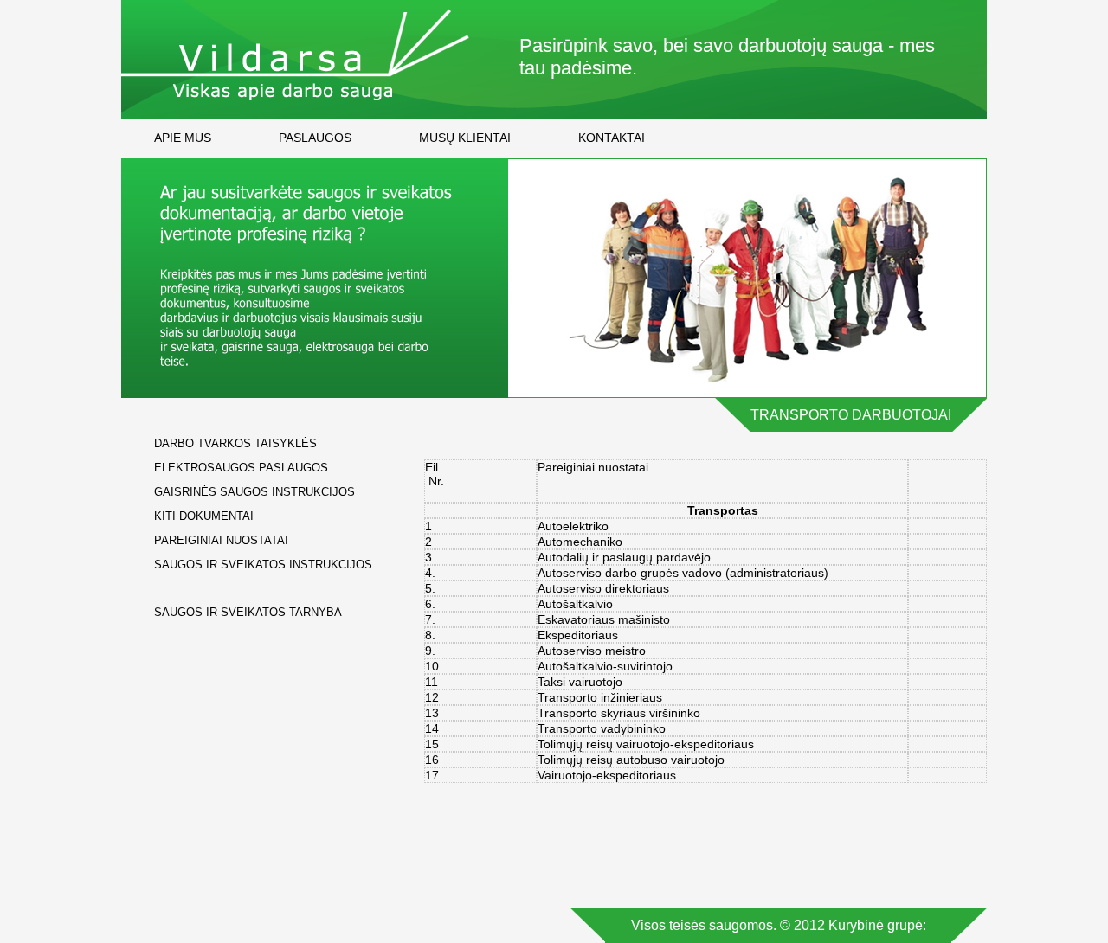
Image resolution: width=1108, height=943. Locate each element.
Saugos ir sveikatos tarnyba (248, 612)
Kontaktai (611, 137)
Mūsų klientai (465, 137)
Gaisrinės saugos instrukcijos (254, 491)
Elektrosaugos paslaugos (241, 467)
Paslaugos (315, 137)
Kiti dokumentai (204, 516)
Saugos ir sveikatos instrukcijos (263, 564)
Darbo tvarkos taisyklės (235, 443)
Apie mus (182, 137)
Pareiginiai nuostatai (221, 540)
